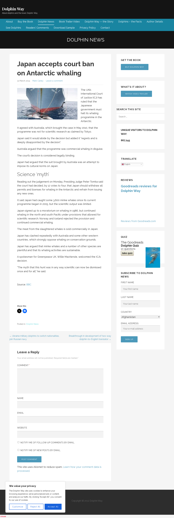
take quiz (127, 253)
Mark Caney (37, 81)
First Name (127, 282)
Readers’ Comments (37, 27)
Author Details (155, 21)
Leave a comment (54, 81)
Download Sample (64, 27)
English (127, 164)
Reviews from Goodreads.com (138, 221)
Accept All (53, 507)
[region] (35, 497)
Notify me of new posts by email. (40, 450)
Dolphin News (46, 21)
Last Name (127, 297)
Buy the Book (25, 21)
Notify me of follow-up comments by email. (47, 442)
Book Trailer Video (69, 21)
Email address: (130, 323)
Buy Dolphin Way (134, 67)
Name (20, 398)
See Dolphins (13, 27)
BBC (28, 284)
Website (22, 427)
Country (126, 312)
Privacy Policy (88, 27)
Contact (105, 27)
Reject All (35, 507)
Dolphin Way (13, 8)
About (9, 21)
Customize (17, 507)
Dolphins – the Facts (130, 21)
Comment (23, 365)
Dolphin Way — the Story (99, 21)
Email (20, 413)
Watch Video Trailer (136, 94)
